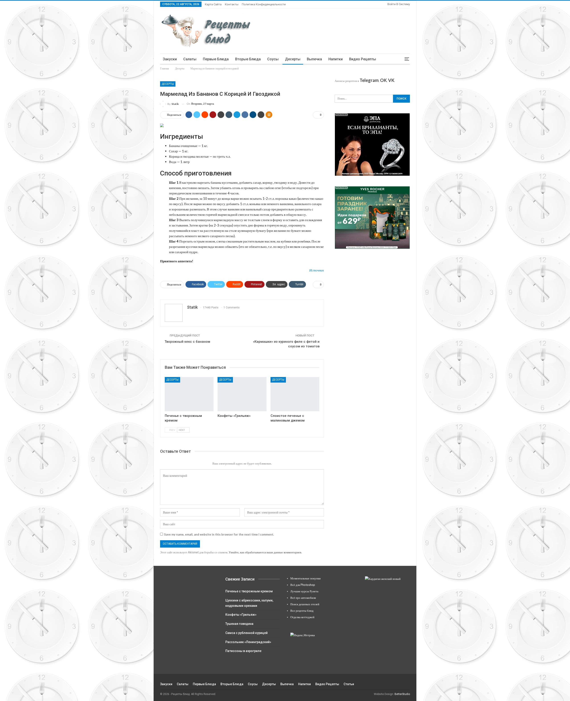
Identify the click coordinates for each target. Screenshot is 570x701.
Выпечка (314, 59)
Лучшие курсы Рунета (304, 591)
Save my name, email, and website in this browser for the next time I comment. (219, 534)
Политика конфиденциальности (264, 4)
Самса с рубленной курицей (246, 633)
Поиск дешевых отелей (304, 604)
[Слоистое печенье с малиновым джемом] (295, 394)
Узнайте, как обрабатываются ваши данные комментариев (265, 552)
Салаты (189, 59)
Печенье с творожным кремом (249, 591)
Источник (316, 270)
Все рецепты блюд (302, 610)
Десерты (292, 59)
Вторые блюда (248, 59)
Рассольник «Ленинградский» (248, 642)
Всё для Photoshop (302, 585)
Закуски (170, 59)
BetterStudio (402, 694)
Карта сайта (213, 4)
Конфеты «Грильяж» (240, 614)
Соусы (273, 59)
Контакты (231, 4)
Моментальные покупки (305, 578)
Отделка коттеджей (302, 617)
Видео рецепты (362, 59)
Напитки (335, 59)
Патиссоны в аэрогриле (243, 651)
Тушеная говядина (239, 624)
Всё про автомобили (303, 597)
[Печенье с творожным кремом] (189, 394)
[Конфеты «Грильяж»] (242, 394)
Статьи (349, 684)
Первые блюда (216, 59)
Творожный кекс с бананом (187, 342)
